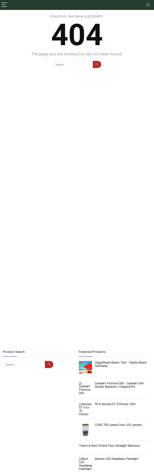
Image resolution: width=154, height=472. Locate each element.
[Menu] (4, 5)
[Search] (148, 5)
